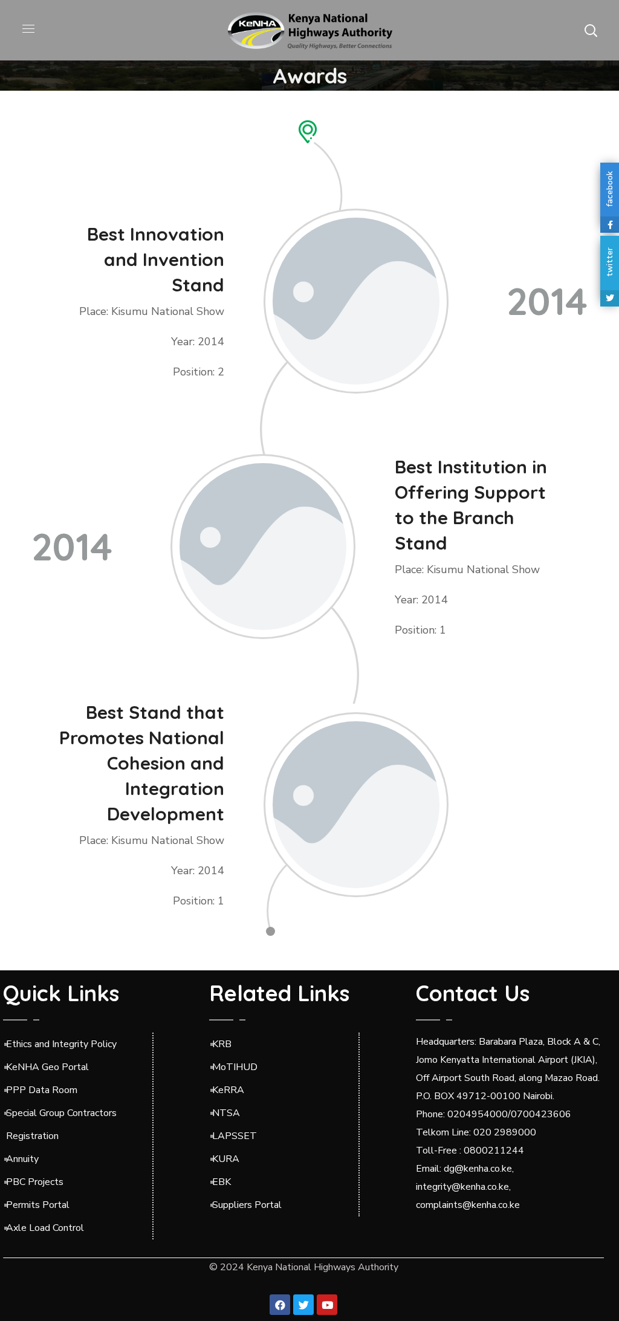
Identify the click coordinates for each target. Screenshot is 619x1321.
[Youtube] (327, 1304)
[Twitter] (303, 1304)
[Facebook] (280, 1304)
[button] (591, 30)
